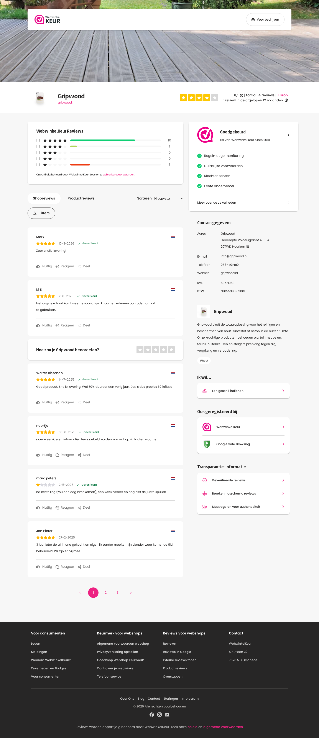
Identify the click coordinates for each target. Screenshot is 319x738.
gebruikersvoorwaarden (119, 174)
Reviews (169, 643)
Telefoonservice (109, 676)
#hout (204, 360)
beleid (192, 727)
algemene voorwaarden (223, 727)
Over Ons (127, 698)
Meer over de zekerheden (216, 202)
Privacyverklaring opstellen (117, 652)
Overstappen (173, 676)
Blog (141, 698)
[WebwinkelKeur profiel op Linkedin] (167, 714)
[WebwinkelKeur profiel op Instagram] (159, 714)
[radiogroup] (199, 97)
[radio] (183, 97)
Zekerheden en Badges (48, 668)
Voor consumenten (45, 676)
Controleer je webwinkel (115, 668)
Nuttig (46, 266)
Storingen (170, 698)
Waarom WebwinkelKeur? (51, 660)
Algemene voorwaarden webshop (123, 643)
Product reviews (175, 668)
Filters (44, 213)
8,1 (238, 95)
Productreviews (81, 198)
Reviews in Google (177, 652)
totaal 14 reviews (260, 95)
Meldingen (39, 652)
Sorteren (144, 198)
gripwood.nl (66, 102)
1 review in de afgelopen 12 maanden (253, 100)
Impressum (190, 698)
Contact (154, 698)
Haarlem (238, 246)
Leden (35, 643)
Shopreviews (44, 198)
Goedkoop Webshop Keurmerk (120, 660)
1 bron (283, 95)
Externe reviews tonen (179, 660)
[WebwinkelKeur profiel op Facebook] (152, 714)
